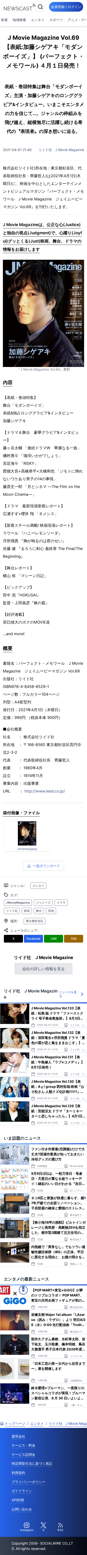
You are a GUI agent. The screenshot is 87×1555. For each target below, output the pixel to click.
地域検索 (19, 20)
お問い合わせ (22, 1509)
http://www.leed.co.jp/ (44, 791)
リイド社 (12, 911)
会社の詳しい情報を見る (43, 968)
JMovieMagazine (18, 902)
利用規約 (18, 1473)
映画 (27, 911)
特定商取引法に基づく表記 (32, 1463)
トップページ (15, 1423)
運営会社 (18, 1436)
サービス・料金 (23, 1445)
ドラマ (61, 902)
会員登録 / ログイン (66, 7)
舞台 (39, 911)
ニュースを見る (68, 994)
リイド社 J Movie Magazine (61, 150)
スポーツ (56, 20)
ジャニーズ (43, 902)
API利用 (18, 1500)
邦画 (51, 911)
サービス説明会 (23, 1454)
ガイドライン (22, 1491)
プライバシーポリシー (28, 1482)
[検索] (40, 7)
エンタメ (37, 20)
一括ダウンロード (46, 866)
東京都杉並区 (34, 921)
